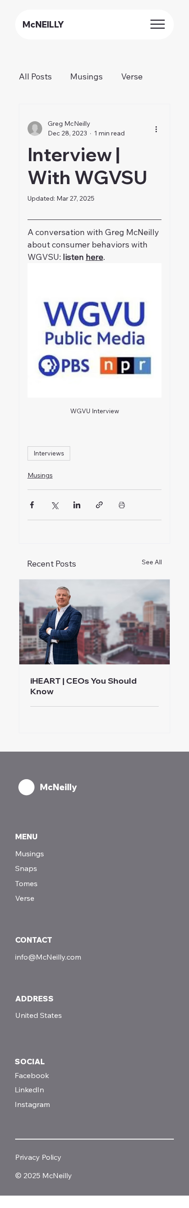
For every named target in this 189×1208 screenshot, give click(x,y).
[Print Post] (121, 504)
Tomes (26, 883)
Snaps (26, 868)
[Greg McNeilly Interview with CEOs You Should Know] (94, 621)
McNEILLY (43, 24)
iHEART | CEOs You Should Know (83, 686)
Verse (132, 76)
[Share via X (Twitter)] (54, 504)
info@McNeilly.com (48, 956)
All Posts (35, 76)
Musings (86, 76)
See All (152, 562)
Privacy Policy (38, 1157)
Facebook (32, 1075)
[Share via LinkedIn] (76, 504)
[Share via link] (99, 504)
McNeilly (58, 787)
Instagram (32, 1104)
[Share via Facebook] (32, 504)
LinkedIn (29, 1089)
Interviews (48, 453)
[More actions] (155, 128)
